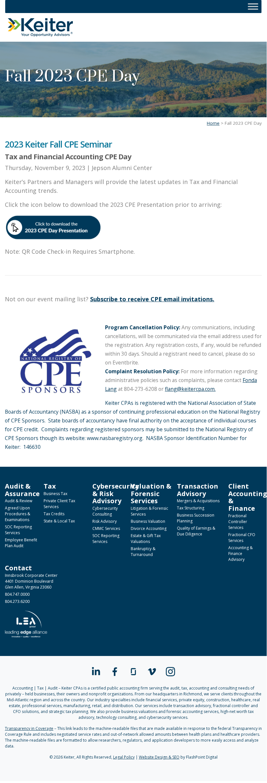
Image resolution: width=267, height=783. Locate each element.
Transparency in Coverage (29, 728)
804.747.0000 (17, 594)
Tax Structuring (190, 508)
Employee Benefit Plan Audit (21, 542)
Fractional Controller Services (237, 521)
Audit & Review (18, 501)
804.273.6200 (17, 601)
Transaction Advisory (197, 489)
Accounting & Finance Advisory (240, 553)
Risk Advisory (104, 521)
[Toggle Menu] (253, 6)
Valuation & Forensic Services (151, 493)
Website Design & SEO (159, 757)
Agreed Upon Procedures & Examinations (17, 513)
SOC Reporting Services (18, 529)
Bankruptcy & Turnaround (143, 551)
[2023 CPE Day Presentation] (53, 227)
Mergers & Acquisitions (198, 501)
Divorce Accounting (149, 528)
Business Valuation (148, 521)
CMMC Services (106, 528)
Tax (50, 486)
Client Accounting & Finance (247, 497)
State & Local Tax (59, 521)
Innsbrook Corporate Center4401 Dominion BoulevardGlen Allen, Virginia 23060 (31, 581)
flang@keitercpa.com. (190, 388)
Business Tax (55, 493)
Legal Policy (124, 757)
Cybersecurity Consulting (105, 511)
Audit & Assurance (22, 489)
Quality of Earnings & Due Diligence (196, 531)
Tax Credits (54, 514)
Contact (18, 567)
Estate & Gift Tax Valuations (146, 538)
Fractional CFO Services (241, 537)
